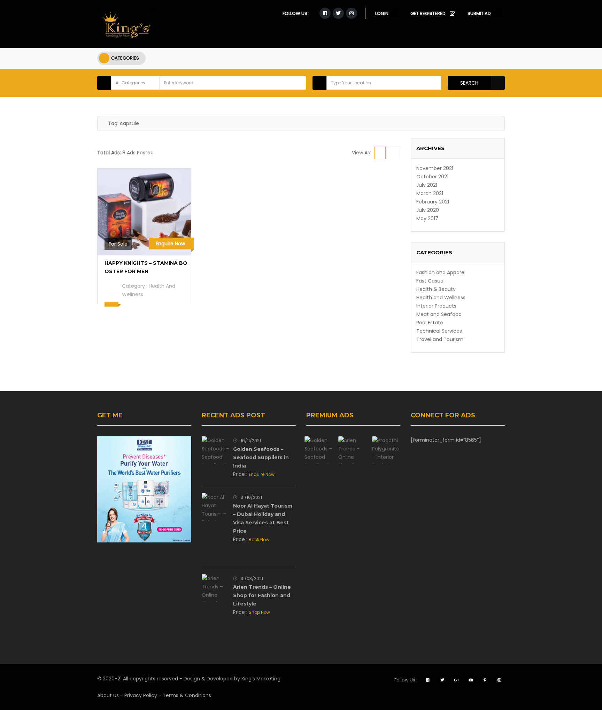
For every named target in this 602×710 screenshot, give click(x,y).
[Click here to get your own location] (435, 83)
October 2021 (432, 176)
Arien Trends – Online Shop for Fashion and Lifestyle (262, 595)
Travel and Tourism (439, 339)
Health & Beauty (436, 289)
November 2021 (434, 168)
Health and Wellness (440, 297)
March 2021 (429, 193)
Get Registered (428, 13)
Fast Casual (430, 280)
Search (469, 82)
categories (125, 58)
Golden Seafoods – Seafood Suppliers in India (261, 457)
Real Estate (429, 322)
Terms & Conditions (187, 695)
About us (108, 695)
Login (381, 13)
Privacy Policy (140, 695)
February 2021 (432, 201)
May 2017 (427, 218)
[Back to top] (579, 666)
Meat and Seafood (439, 314)
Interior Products (436, 305)
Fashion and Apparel (440, 272)
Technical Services (439, 330)
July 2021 (426, 185)
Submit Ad (479, 13)
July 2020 (427, 210)
